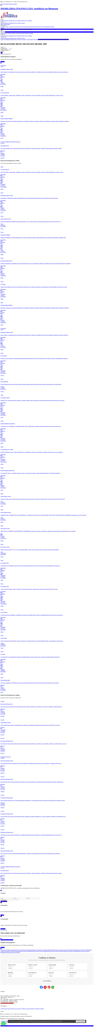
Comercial (19, 20)
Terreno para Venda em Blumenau (9, 950)
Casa (15, 20)
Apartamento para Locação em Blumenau (24, 951)
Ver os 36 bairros (47, 980)
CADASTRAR (4, 901)
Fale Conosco (4, 1021)
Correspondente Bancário (48, 26)
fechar (2, 32)
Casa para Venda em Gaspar (56, 951)
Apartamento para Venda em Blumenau (82, 950)
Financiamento (30, 26)
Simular (2, 915)
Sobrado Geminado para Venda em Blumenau (42, 950)
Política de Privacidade (58, 1021)
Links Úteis (40, 26)
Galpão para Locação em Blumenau (71, 951)
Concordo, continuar (81, 1021)
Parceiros (35, 26)
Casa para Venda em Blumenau (24, 950)
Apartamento (11, 20)
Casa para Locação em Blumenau (41, 951)
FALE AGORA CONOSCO (7, 939)
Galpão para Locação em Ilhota (13, 952)
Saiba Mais (3, 928)
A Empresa (5, 4)
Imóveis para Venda (5, 1008)
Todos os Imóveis (4, 20)
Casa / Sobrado (28, 20)
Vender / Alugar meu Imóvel (12, 26)
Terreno (23, 20)
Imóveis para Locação (16, 1008)
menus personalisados (5, 24)
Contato (2, 28)
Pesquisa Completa (13, 4)
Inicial (2, 4)
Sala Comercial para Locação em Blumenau (62, 950)
